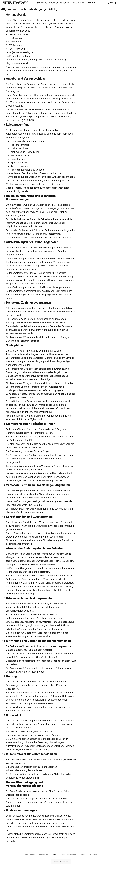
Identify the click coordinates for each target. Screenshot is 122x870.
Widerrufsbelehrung (68, 854)
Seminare (93, 854)
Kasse (82, 854)
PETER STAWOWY (15, 2)
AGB (54, 854)
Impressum (43, 854)
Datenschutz (30, 854)
